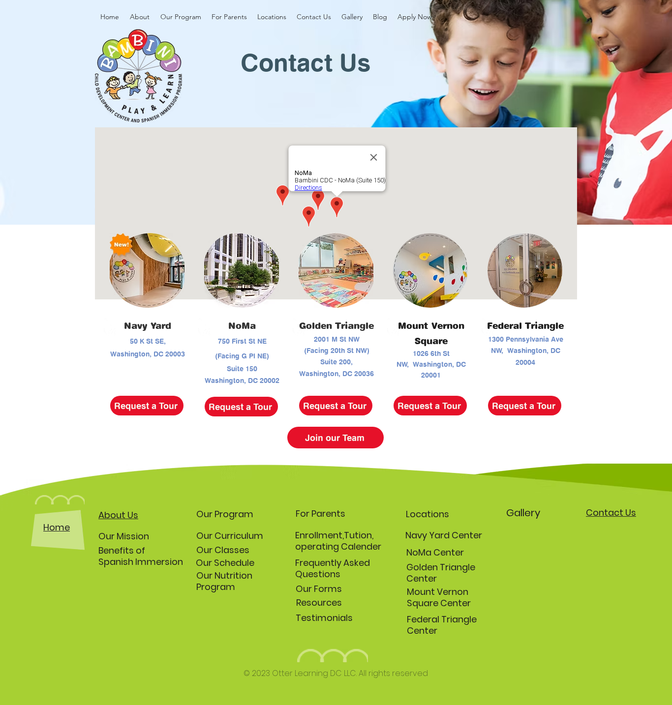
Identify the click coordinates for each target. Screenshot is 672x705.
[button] (139, 16)
